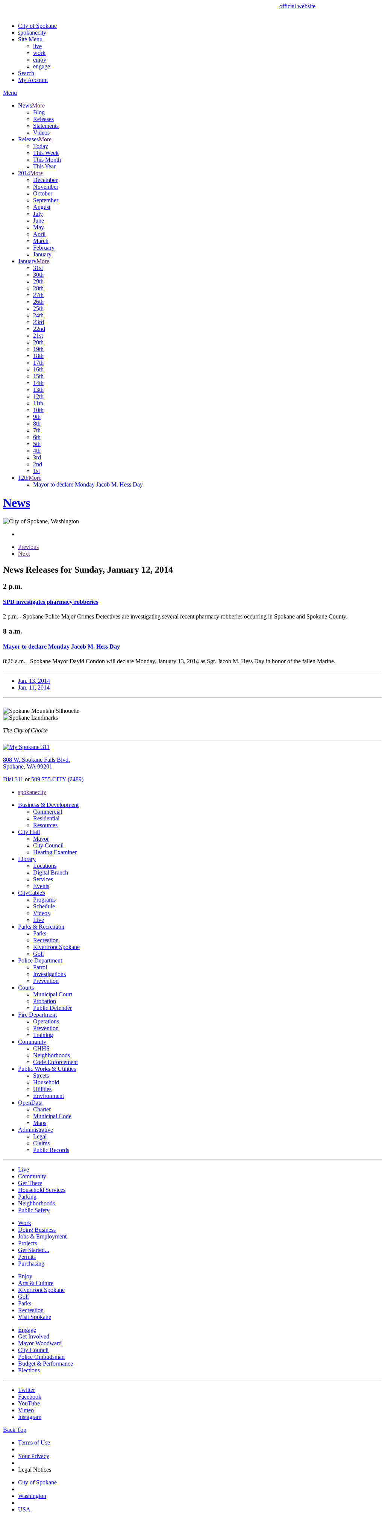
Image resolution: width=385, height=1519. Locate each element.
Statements (46, 126)
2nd (37, 464)
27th (38, 295)
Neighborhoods (51, 1055)
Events (41, 886)
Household (46, 1082)
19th (38, 349)
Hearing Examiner (55, 852)
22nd (39, 329)
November (45, 186)
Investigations (49, 974)
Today (40, 146)
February (44, 247)
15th (38, 376)
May (38, 227)
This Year (44, 166)
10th (38, 410)
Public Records (51, 1150)
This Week (46, 153)
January (42, 254)
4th (37, 450)
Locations (44, 866)
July (38, 214)
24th (38, 315)
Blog (39, 112)
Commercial (47, 811)
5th (37, 444)
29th (38, 281)
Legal (40, 1136)
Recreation (46, 940)
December (45, 180)
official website (297, 6)
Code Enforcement (55, 1062)
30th (38, 274)
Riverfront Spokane (56, 947)
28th (38, 288)
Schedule (44, 906)
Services (43, 879)
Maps (39, 1123)
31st (38, 268)
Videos (41, 132)
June (38, 220)
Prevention (46, 981)
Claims (41, 1143)
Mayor (41, 838)
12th (38, 396)
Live (38, 920)
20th (38, 342)
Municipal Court (52, 994)
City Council (48, 845)
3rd (37, 457)
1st (36, 471)
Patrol (40, 967)
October (42, 193)
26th (38, 302)
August (41, 207)
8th (37, 423)
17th (38, 362)
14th (38, 383)
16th (38, 369)
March (41, 241)
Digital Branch (50, 872)
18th (38, 356)
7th (37, 430)
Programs (44, 899)
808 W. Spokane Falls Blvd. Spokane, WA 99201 (36, 763)
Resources (45, 825)
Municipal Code (52, 1116)
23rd (38, 322)
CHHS (41, 1048)
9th (37, 417)
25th (38, 308)
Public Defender (52, 1008)
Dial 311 (13, 779)
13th (38, 390)
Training (43, 1035)
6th (37, 437)
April (39, 234)
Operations (46, 1021)
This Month (47, 159)
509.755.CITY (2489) (57, 779)
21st (38, 335)
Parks (39, 933)
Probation (44, 1001)
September (45, 200)
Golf (38, 954)
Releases (43, 119)
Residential (46, 818)
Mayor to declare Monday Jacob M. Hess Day (88, 484)
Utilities (42, 1089)
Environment (48, 1096)
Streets (41, 1075)
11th (38, 403)
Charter (42, 1109)
